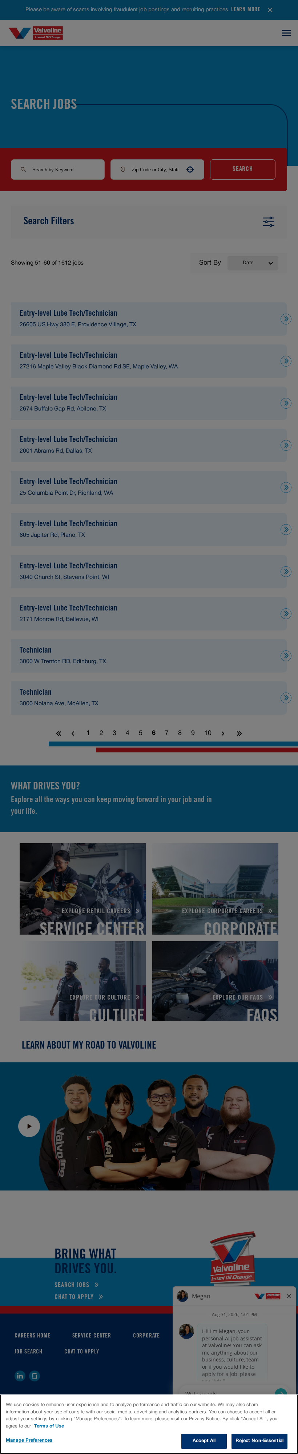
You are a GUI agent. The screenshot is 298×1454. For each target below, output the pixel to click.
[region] (149, 1424)
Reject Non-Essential (259, 1441)
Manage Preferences (29, 1440)
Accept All (204, 1441)
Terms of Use (49, 1426)
